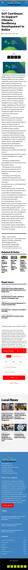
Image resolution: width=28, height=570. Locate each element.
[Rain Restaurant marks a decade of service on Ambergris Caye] (20, 406)
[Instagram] (11, 566)
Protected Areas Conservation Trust (12, 248)
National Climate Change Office (10, 244)
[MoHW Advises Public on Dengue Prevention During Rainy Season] (23, 257)
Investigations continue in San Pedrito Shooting (19, 436)
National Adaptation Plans (9, 242)
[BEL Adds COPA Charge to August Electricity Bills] (14, 257)
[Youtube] (25, 566)
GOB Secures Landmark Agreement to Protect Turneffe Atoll (4, 266)
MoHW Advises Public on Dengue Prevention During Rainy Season (23, 266)
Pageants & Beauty (6, 287)
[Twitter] (12, 57)
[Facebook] (8, 57)
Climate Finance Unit (7, 238)
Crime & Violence (5, 308)
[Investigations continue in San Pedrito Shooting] (20, 427)
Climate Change (11, 237)
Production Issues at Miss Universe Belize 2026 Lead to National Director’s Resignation (13, 290)
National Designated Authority (10, 246)
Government (4, 10)
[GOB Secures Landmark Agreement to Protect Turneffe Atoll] (4, 257)
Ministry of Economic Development (11, 240)
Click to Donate (7, 505)
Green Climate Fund (20, 238)
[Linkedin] (15, 566)
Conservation (4, 301)
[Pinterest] (15, 57)
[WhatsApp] (19, 57)
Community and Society (7, 295)
